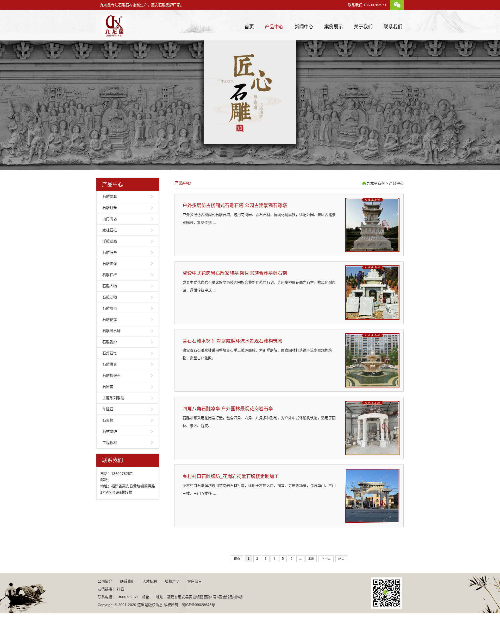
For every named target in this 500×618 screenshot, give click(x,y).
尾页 (341, 558)
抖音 (120, 589)
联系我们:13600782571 (367, 5)
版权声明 (172, 581)
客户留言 (194, 581)
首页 (249, 26)
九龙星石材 (376, 183)
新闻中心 (304, 26)
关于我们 (363, 26)
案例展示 (333, 26)
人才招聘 (149, 581)
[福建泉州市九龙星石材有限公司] (114, 36)
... (300, 558)
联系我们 (393, 26)
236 (311, 558)
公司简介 (105, 581)
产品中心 (274, 26)
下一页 (326, 558)
